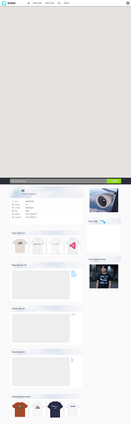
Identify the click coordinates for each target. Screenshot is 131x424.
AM (72, 360)
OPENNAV (11, 3)
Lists (59, 3)
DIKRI (73, 271)
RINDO (73, 276)
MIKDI (73, 273)
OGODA (74, 275)
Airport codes (37, 3)
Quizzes (66, 3)
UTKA (73, 315)
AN (72, 361)
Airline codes (49, 3)
